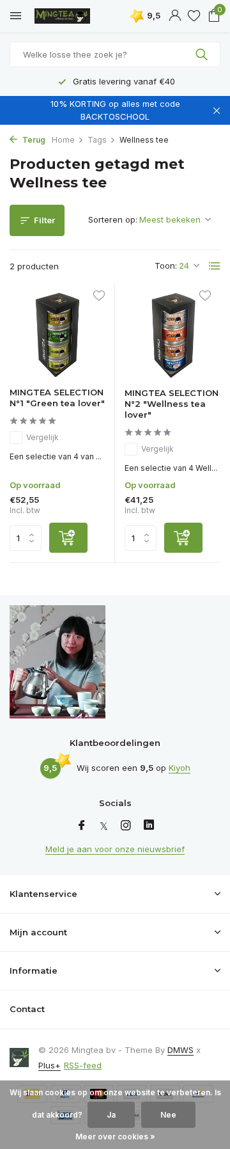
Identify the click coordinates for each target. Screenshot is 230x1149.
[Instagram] (126, 826)
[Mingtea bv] (67, 16)
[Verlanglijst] (194, 16)
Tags (97, 140)
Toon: (166, 265)
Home (63, 140)
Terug (32, 140)
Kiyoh (179, 768)
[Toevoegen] (68, 538)
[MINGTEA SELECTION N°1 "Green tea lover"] (57, 334)
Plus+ (49, 1065)
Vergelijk (42, 437)
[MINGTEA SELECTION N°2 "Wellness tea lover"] (172, 335)
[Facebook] (82, 826)
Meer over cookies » (115, 1136)
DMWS (180, 1050)
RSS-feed (83, 1065)
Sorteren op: (112, 219)
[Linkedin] (149, 826)
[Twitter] (104, 826)
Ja (111, 1115)
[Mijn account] (175, 16)
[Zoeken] (203, 54)
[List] (214, 266)
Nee (168, 1115)
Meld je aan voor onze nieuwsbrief (115, 849)
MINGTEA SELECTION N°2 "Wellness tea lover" (171, 404)
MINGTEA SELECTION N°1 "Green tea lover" (57, 397)
